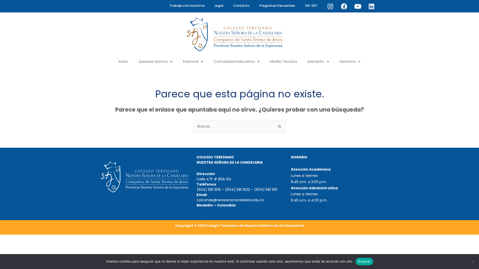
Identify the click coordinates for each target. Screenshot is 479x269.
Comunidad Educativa (234, 61)
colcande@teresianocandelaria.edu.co (230, 200)
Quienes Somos (153, 61)
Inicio (123, 61)
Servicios (348, 61)
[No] (472, 261)
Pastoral (190, 61)
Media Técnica (283, 61)
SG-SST (311, 5)
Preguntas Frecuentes (277, 5)
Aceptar (364, 261)
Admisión (315, 61)
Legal (219, 5)
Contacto (241, 5)
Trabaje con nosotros (187, 5)
